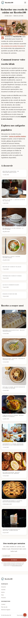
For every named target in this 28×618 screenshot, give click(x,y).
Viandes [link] (3, 589)
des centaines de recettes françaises (12, 46)
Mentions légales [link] (5, 609)
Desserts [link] (3, 587)
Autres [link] (3, 592)
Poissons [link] (3, 597)
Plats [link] (2, 595)
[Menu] (25, 2)
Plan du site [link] (4, 607)
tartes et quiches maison (17, 136)
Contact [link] (3, 604)
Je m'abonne (14, 559)
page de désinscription (17, 565)
